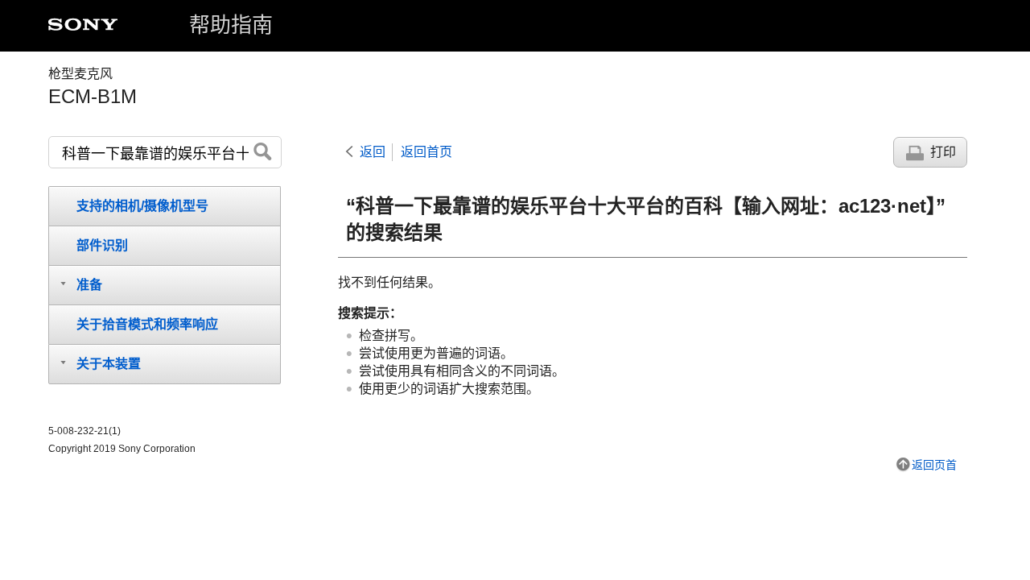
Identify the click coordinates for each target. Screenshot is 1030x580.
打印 (943, 152)
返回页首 (934, 464)
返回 (372, 152)
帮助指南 (231, 25)
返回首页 (426, 152)
